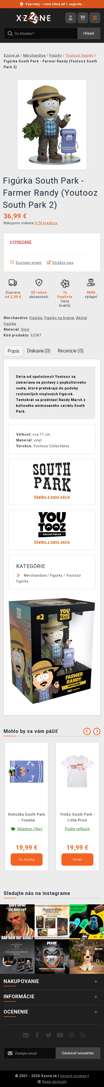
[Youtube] (60, 1035)
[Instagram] (71, 1035)
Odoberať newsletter (78, 1053)
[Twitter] (48, 1035)
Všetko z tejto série (52, 497)
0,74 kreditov (46, 223)
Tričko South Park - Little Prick (77, 817)
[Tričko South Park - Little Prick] (77, 771)
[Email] (26, 1035)
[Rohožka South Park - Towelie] (26, 771)
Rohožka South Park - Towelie (26, 817)
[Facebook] (37, 1035)
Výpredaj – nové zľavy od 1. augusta (55, 4)
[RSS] (83, 1035)
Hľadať (88, 33)
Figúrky (56, 575)
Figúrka (36, 318)
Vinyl (25, 329)
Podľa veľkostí (77, 829)
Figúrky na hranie (59, 318)
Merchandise (35, 575)
